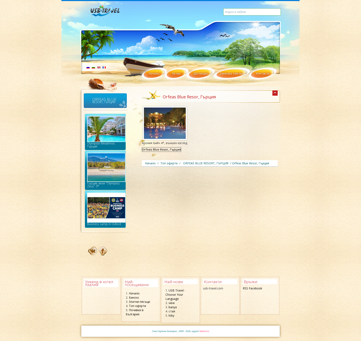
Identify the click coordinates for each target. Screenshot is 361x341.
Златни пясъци (139, 302)
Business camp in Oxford (104, 224)
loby (171, 315)
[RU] (88, 67)
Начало (154, 73)
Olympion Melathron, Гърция (101, 144)
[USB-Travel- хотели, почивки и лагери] (110, 12)
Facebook (255, 288)
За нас (176, 73)
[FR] (104, 67)
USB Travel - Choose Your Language (175, 294)
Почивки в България (135, 312)
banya (173, 307)
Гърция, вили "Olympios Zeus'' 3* (103, 184)
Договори (200, 73)
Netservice (204, 331)
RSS (245, 288)
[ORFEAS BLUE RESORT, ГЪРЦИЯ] (275, 93)
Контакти (262, 73)
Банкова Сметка (231, 73)
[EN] (98, 67)
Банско (134, 297)
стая (172, 311)
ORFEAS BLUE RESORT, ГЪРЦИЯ (104, 100)
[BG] (93, 67)
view (172, 303)
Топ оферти (137, 306)
